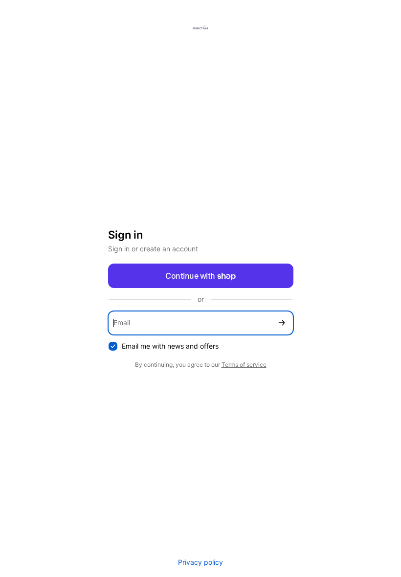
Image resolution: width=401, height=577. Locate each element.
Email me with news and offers (170, 346)
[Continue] (281, 323)
